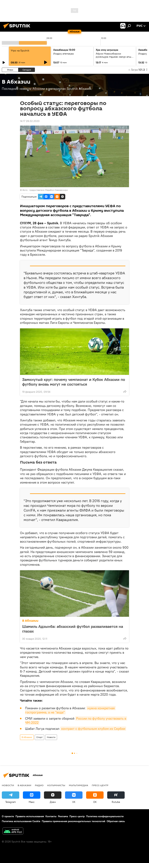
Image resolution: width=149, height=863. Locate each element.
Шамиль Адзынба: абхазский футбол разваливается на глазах (72, 628)
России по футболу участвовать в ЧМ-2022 (76, 720)
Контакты (51, 816)
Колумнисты (56, 785)
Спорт (39, 737)
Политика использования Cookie (21, 821)
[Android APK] (13, 831)
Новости (51, 737)
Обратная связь (116, 821)
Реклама (63, 816)
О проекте (8, 816)
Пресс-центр (100, 785)
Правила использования (29, 816)
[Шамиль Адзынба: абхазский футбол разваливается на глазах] (74, 593)
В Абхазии (30, 620)
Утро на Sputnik (20, 50)
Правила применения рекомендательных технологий (73, 821)
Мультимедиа (78, 785)
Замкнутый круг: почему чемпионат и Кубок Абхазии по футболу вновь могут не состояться (73, 382)
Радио (39, 785)
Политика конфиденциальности (105, 816)
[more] (124, 391)
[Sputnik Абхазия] (18, 29)
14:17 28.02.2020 (30, 121)
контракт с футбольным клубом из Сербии (93, 729)
